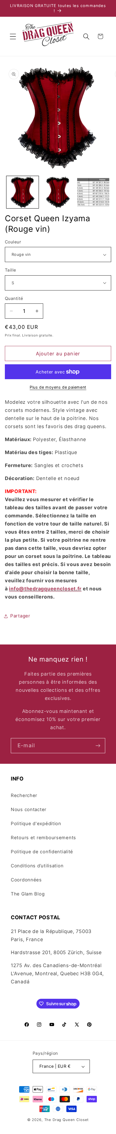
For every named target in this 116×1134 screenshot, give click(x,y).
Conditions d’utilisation (37, 865)
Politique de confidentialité (42, 851)
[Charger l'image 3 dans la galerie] (93, 192)
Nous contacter (28, 809)
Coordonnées (26, 879)
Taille (10, 270)
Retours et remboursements (43, 837)
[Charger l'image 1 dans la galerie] (22, 192)
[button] (13, 36)
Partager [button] (20, 616)
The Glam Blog (28, 894)
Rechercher (24, 795)
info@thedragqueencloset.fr (45, 588)
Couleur (13, 241)
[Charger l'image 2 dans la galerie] (58, 192)
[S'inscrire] (98, 745)
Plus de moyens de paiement (58, 387)
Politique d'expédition (36, 823)
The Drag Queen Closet (66, 1120)
